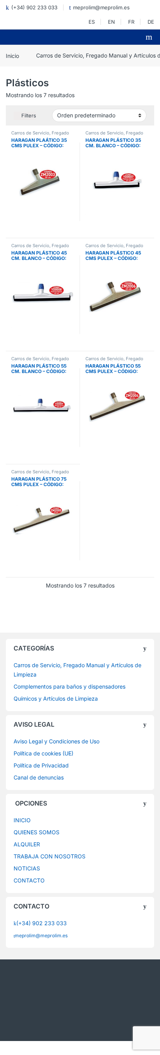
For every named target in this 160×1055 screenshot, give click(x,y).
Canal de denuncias (39, 777)
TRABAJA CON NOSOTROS (49, 856)
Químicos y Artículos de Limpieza (56, 698)
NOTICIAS (27, 868)
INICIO (22, 820)
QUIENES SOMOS (36, 832)
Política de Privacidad (41, 765)
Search (150, 37)
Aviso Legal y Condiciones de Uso (56, 741)
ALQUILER (27, 844)
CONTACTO (29, 880)
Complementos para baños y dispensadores (69, 686)
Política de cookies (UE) (43, 753)
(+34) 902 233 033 (34, 7)
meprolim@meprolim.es (101, 7)
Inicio (12, 55)
